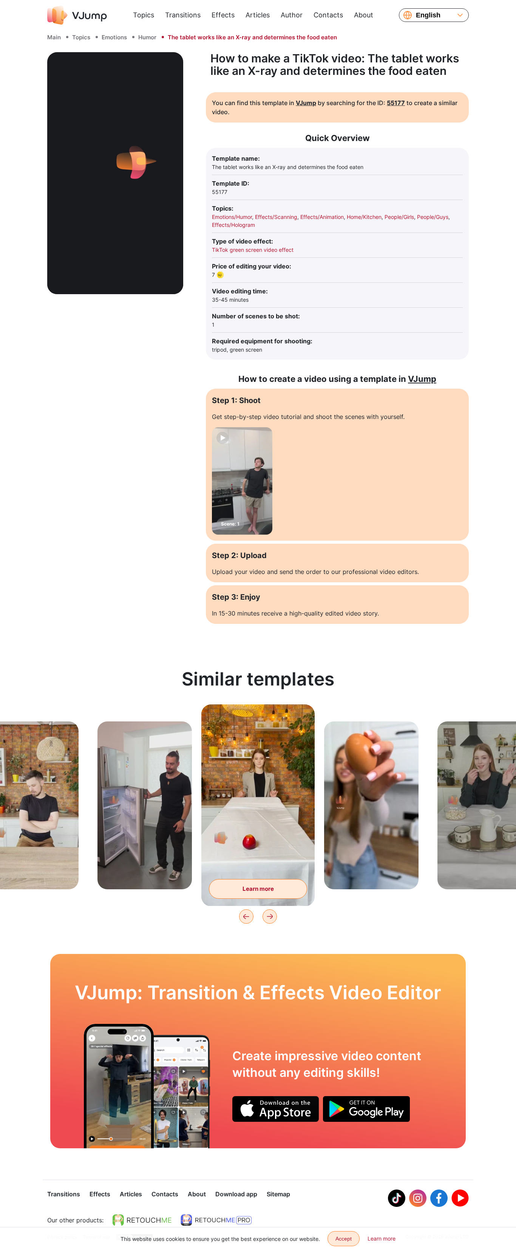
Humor (147, 37)
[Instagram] (417, 1198)
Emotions (114, 37)
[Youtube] (460, 1198)
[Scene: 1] (242, 481)
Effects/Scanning (276, 217)
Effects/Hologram (233, 225)
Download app (236, 1194)
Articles (258, 15)
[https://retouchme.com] (142, 1220)
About (363, 15)
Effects (223, 15)
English (428, 15)
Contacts (328, 15)
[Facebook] (439, 1198)
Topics (143, 15)
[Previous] (246, 916)
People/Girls (399, 217)
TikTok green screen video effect (253, 250)
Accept (343, 1239)
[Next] (270, 916)
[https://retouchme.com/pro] (216, 1220)
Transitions (183, 15)
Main (54, 37)
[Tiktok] (396, 1198)
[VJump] (77, 15)
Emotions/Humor (232, 217)
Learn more (145, 871)
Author (292, 15)
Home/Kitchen (364, 217)
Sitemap (278, 1194)
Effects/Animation (322, 217)
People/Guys (432, 217)
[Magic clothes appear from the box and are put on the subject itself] (119, 1086)
